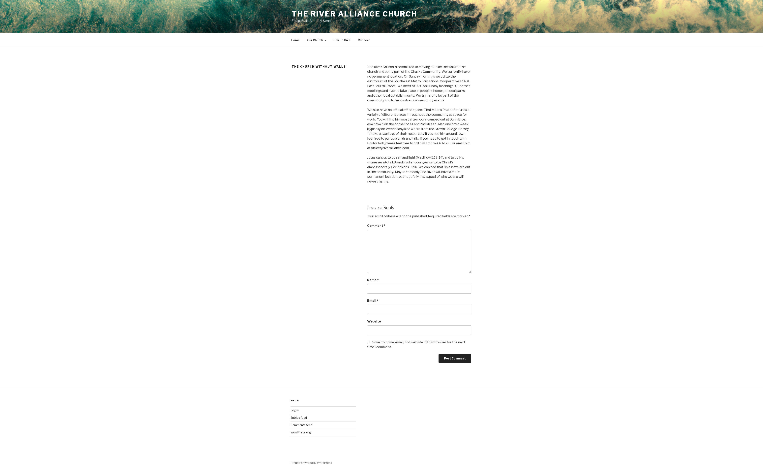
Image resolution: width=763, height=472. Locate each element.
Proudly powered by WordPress (311, 462)
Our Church (315, 40)
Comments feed (301, 425)
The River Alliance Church (354, 14)
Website (374, 321)
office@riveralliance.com (390, 148)
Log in (294, 410)
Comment (376, 226)
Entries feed (298, 417)
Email (373, 301)
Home (295, 40)
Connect (364, 40)
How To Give (341, 40)
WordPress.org (300, 432)
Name (373, 280)
